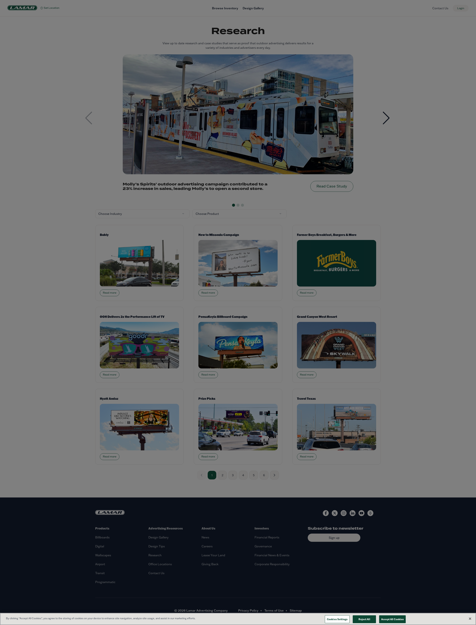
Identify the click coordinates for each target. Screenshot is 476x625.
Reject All (364, 619)
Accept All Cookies (392, 619)
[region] (238, 619)
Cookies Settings (337, 619)
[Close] (470, 619)
